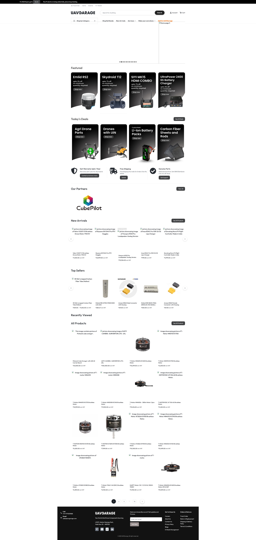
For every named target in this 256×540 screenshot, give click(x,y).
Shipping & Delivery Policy (186, 523)
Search (159, 13)
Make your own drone (146, 21)
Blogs (166, 527)
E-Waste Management (172, 530)
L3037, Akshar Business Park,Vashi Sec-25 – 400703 (104, 523)
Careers (167, 516)
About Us (168, 519)
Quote (10, 2)
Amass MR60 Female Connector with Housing (171, 304)
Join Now (134, 524)
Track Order (76, 5)
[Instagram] (107, 530)
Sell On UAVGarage (165, 21)
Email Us (90, 5)
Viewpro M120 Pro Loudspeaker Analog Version (127, 256)
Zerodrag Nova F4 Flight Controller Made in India (171, 254)
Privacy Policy (169, 524)
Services (131, 21)
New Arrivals (120, 21)
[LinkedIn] (112, 530)
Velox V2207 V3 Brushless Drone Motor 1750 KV (81, 254)
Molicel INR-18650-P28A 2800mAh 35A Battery (148, 304)
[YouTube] (102, 530)
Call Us (84, 5)
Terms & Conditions (186, 526)
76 (134, 501)
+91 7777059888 (68, 514)
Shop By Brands (108, 21)
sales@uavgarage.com (70, 518)
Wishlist (100, 5)
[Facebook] (97, 530)
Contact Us (168, 521)
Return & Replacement (187, 519)
